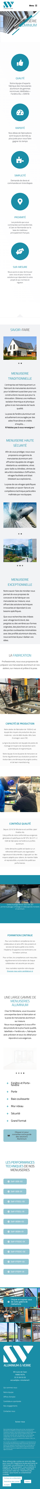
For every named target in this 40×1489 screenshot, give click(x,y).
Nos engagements (10, 1405)
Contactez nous (9, 1411)
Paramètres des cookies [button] (11, 1481)
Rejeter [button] (27, 1481)
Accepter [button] (7, 1485)
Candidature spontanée (12, 1401)
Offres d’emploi (9, 1396)
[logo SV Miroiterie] (8, 2)
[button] (20, 1084)
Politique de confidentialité (12, 1478)
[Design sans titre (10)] (20, 679)
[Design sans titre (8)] (20, 777)
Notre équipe (8, 1392)
